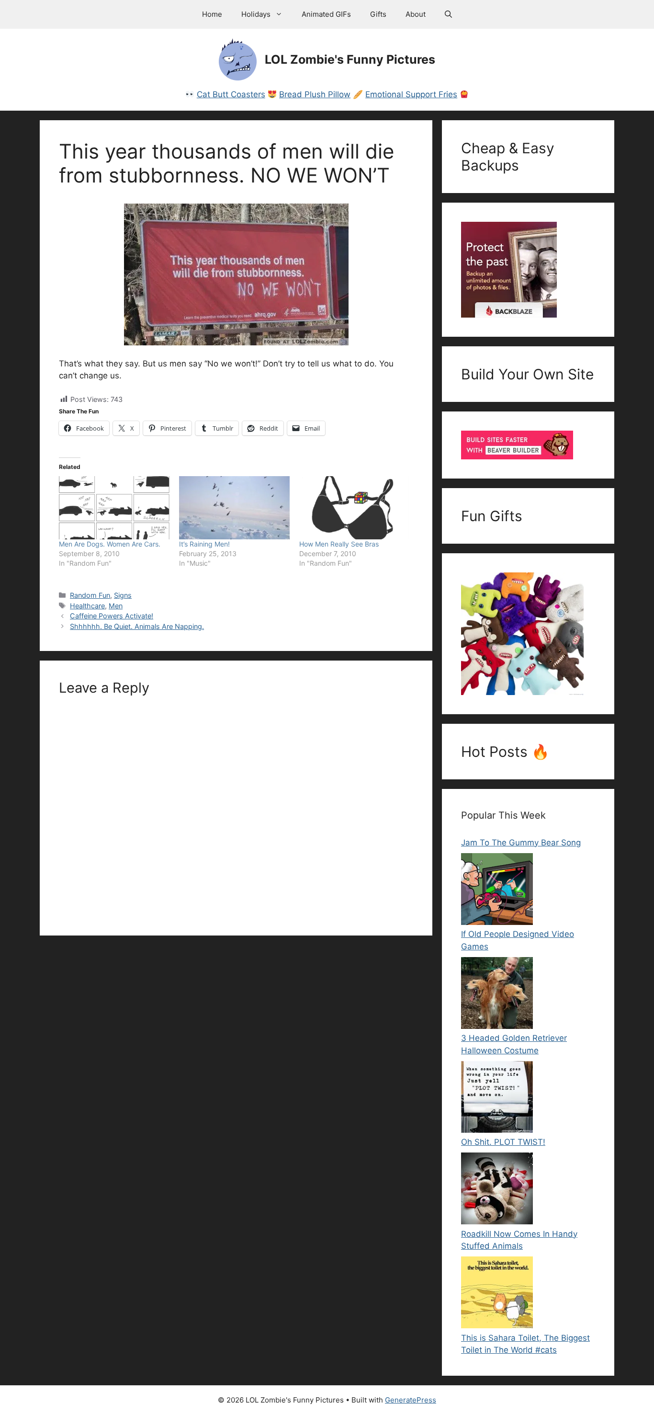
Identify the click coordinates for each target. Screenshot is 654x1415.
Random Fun (90, 595)
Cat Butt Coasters (231, 94)
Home (212, 14)
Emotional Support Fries (411, 94)
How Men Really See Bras (339, 544)
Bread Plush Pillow (314, 94)
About (416, 14)
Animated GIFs (326, 14)
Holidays (256, 14)
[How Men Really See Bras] (354, 507)
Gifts (378, 14)
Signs (123, 595)
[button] (448, 14)
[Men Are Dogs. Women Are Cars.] (114, 507)
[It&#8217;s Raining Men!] (234, 507)
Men (116, 606)
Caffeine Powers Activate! (111, 616)
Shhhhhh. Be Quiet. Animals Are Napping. (137, 626)
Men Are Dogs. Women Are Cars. (109, 544)
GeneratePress (410, 1399)
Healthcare (87, 606)
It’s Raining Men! (204, 544)
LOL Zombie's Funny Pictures (350, 59)
